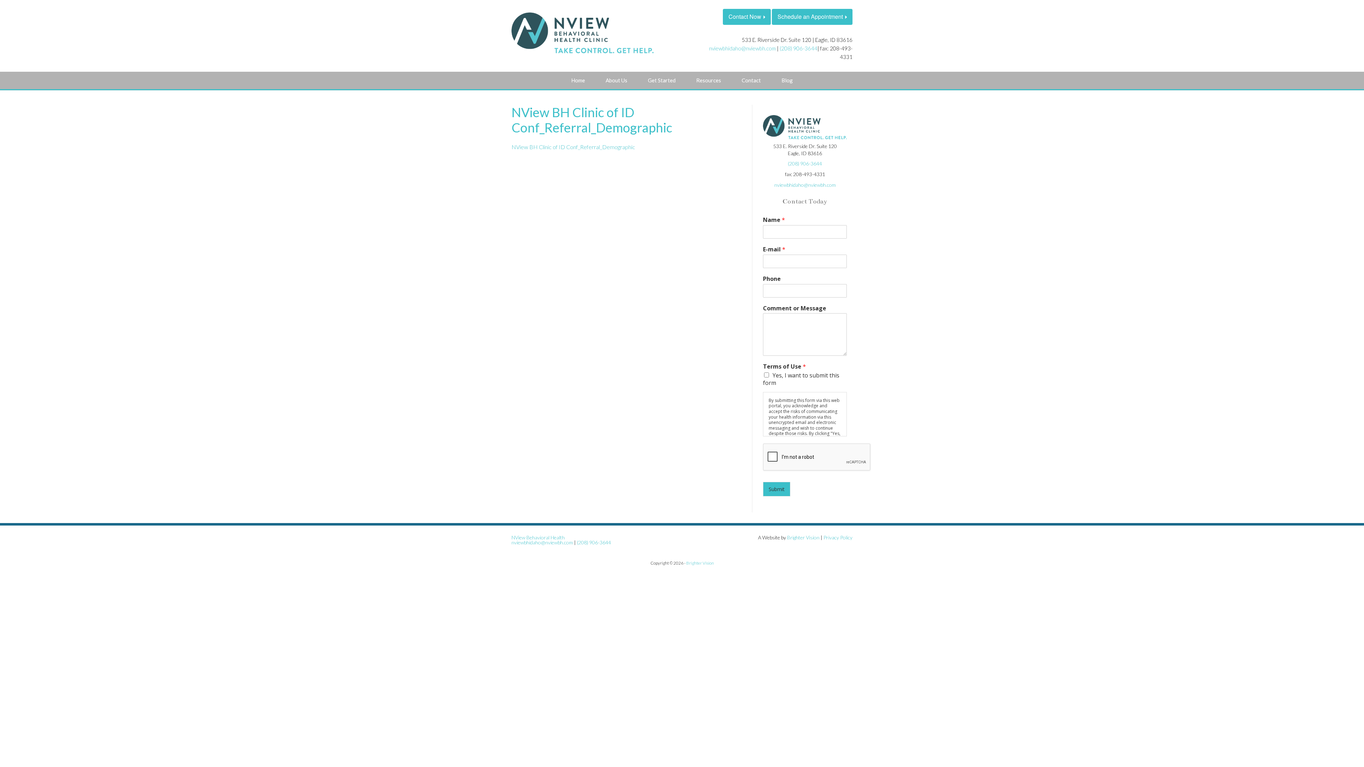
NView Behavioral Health (538, 537)
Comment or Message (794, 308)
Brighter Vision (803, 537)
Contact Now (745, 16)
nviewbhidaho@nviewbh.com (742, 48)
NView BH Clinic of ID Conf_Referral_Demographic (573, 146)
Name (774, 220)
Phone (772, 279)
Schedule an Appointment (810, 16)
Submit (777, 489)
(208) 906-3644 (798, 48)
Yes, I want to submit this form (801, 379)
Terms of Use (784, 366)
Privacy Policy (837, 537)
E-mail (774, 249)
